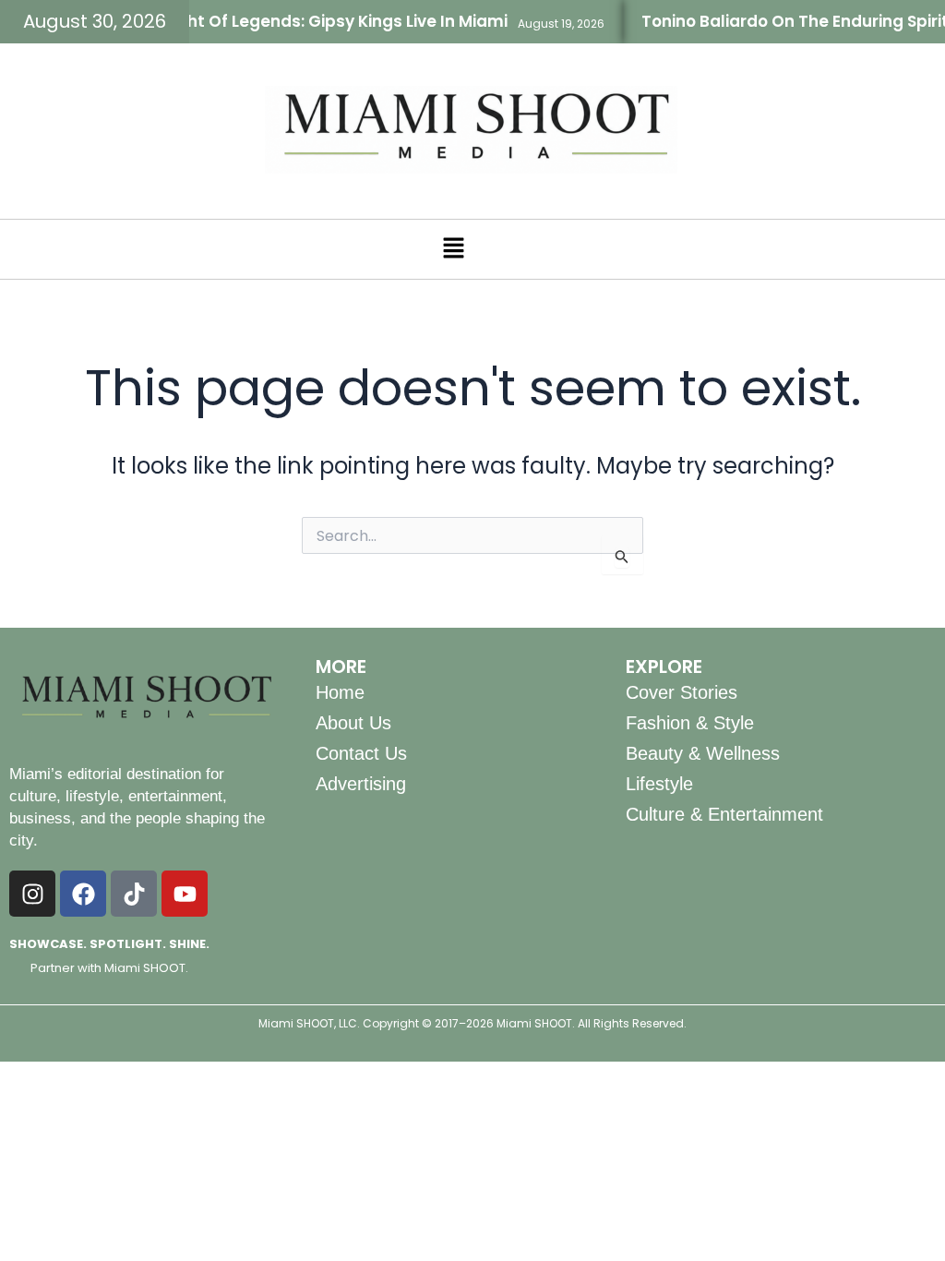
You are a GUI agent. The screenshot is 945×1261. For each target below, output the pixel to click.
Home (340, 692)
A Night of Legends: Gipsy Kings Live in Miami (312, 21)
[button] (454, 249)
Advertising (361, 784)
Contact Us (361, 753)
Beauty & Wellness (703, 753)
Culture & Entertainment (724, 814)
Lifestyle (659, 784)
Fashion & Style (690, 723)
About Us (353, 723)
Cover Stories (681, 692)
